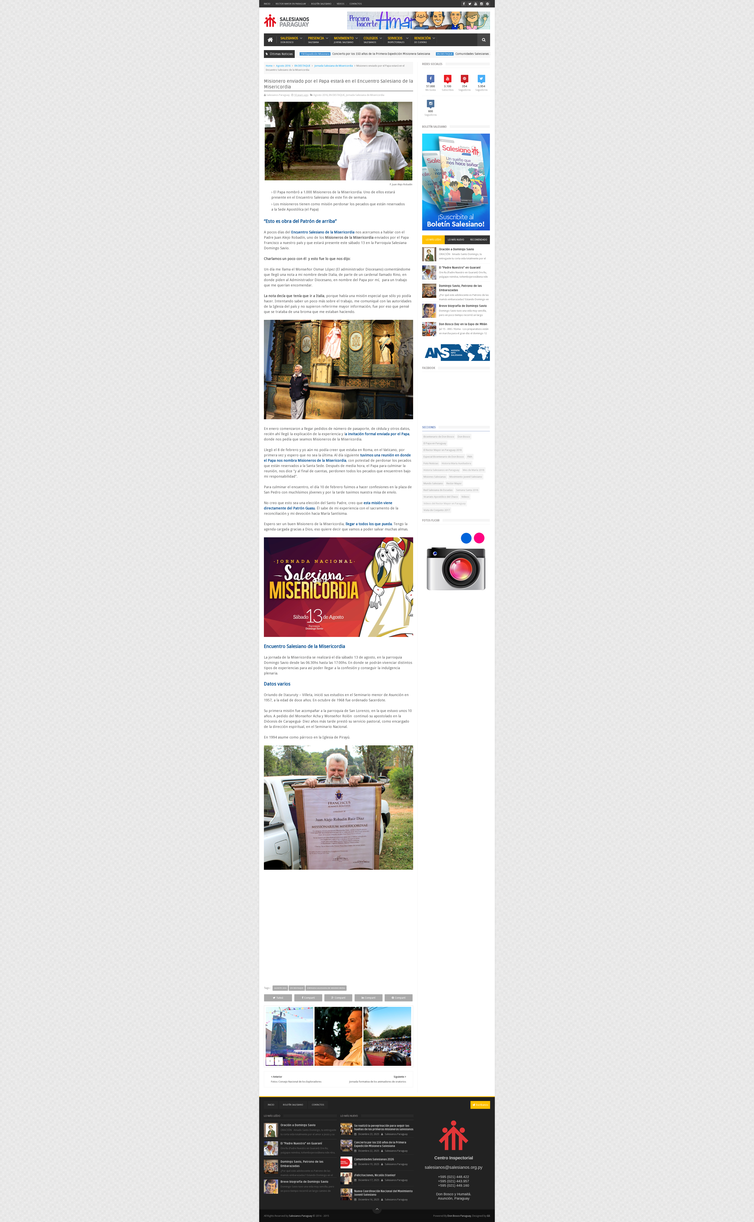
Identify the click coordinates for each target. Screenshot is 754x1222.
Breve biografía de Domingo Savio (463, 306)
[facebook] (464, 3)
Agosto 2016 (283, 65)
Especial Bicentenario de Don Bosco (444, 456)
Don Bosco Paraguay (459, 1215)
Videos (340, 4)
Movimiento (344, 39)
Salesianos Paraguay (300, 1215)
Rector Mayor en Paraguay (291, 4)
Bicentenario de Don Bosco (439, 436)
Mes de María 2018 (473, 470)
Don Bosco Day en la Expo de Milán (463, 324)
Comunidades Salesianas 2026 (365, 54)
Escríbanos (482, 1104)
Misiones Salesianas (435, 476)
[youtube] (475, 3)
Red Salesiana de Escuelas (438, 490)
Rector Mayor (454, 483)
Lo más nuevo (456, 239)
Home (269, 65)
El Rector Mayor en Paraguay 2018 (443, 450)
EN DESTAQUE (334, 53)
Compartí (309, 997)
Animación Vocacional (404, 53)
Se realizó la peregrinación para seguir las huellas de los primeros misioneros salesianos (383, 1127)
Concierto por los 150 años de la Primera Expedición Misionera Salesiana (380, 1144)
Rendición (422, 39)
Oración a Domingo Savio (456, 249)
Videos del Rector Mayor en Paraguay (445, 503)
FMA (469, 456)
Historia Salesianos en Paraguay (441, 470)
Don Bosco (464, 436)
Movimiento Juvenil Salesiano (465, 476)
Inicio (267, 4)
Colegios (371, 39)
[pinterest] (487, 3)
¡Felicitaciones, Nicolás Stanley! (441, 54)
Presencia (316, 39)
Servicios (396, 39)
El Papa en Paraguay (435, 443)
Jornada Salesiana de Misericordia (333, 65)
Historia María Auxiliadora (456, 463)
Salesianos (289, 39)
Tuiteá (279, 997)
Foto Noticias (431, 463)
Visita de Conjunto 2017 (437, 510)
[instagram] (481, 3)
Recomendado (478, 239)
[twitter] (469, 3)
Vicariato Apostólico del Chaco (441, 496)
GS (488, 1215)
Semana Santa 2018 (467, 490)
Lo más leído (433, 239)
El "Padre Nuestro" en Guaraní (459, 267)
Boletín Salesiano (321, 4)
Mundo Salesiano (433, 483)
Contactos (356, 4)
